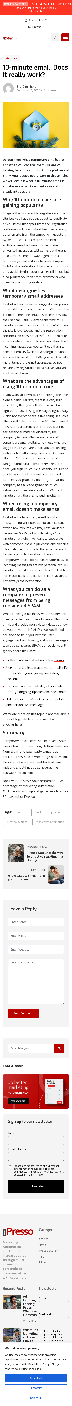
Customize (36, 1388)
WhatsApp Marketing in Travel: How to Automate (30, 1337)
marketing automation (50, 822)
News (42, 1245)
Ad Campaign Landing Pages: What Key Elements (30, 1306)
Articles (11, 58)
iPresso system (17, 822)
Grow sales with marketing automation (26, 877)
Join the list (36, 11)
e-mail (22, 812)
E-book (43, 1262)
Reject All (36, 1398)
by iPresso (34, 27)
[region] (36, 1374)
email (38, 812)
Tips (41, 1256)
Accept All (36, 1378)
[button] (65, 37)
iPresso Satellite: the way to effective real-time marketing (45, 856)
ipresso (55, 812)
